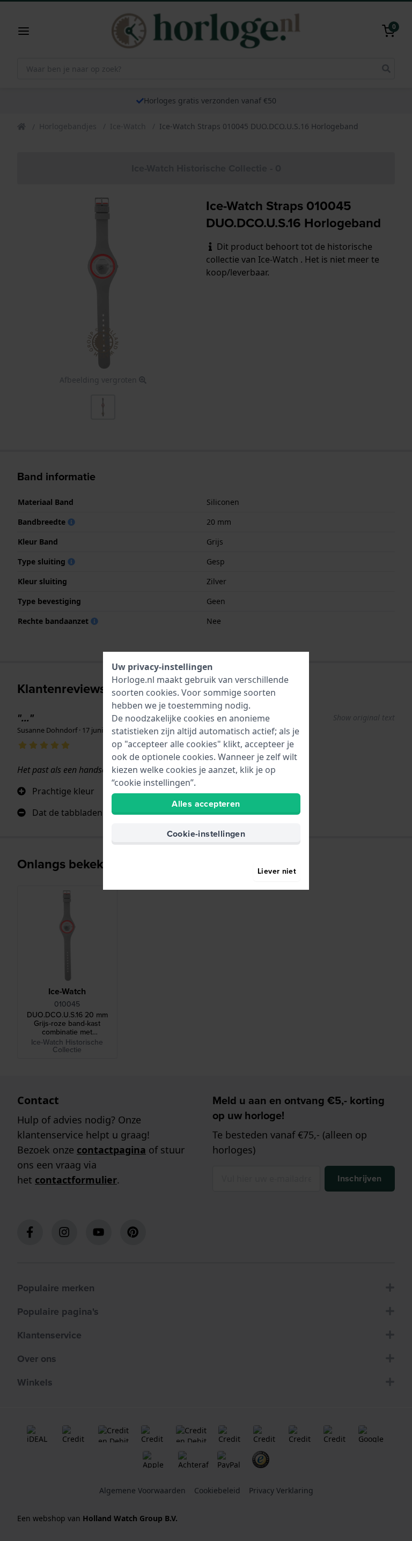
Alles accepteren (206, 804)
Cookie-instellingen (206, 834)
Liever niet (277, 871)
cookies (161, 692)
